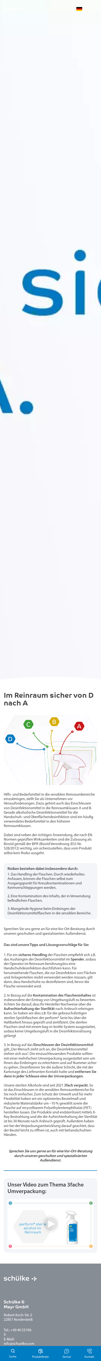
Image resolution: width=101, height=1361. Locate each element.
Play (11, 1245)
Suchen (12, 1353)
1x (75, 1245)
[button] (95, 9)
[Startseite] (16, 9)
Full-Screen (89, 1245)
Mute (82, 1245)
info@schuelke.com (19, 1344)
